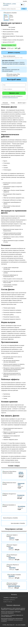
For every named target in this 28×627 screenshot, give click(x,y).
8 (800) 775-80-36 (7, 601)
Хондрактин (20, 495)
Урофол (11, 538)
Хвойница (12, 557)
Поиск (23, 8)
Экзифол (11, 576)
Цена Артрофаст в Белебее (18, 523)
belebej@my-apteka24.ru (9, 599)
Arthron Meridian (21, 473)
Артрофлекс (21, 506)
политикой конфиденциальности (10, 97)
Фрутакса (12, 567)
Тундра (11, 548)
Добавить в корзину (14, 52)
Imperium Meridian (14, 586)
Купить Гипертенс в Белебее (10, 518)
